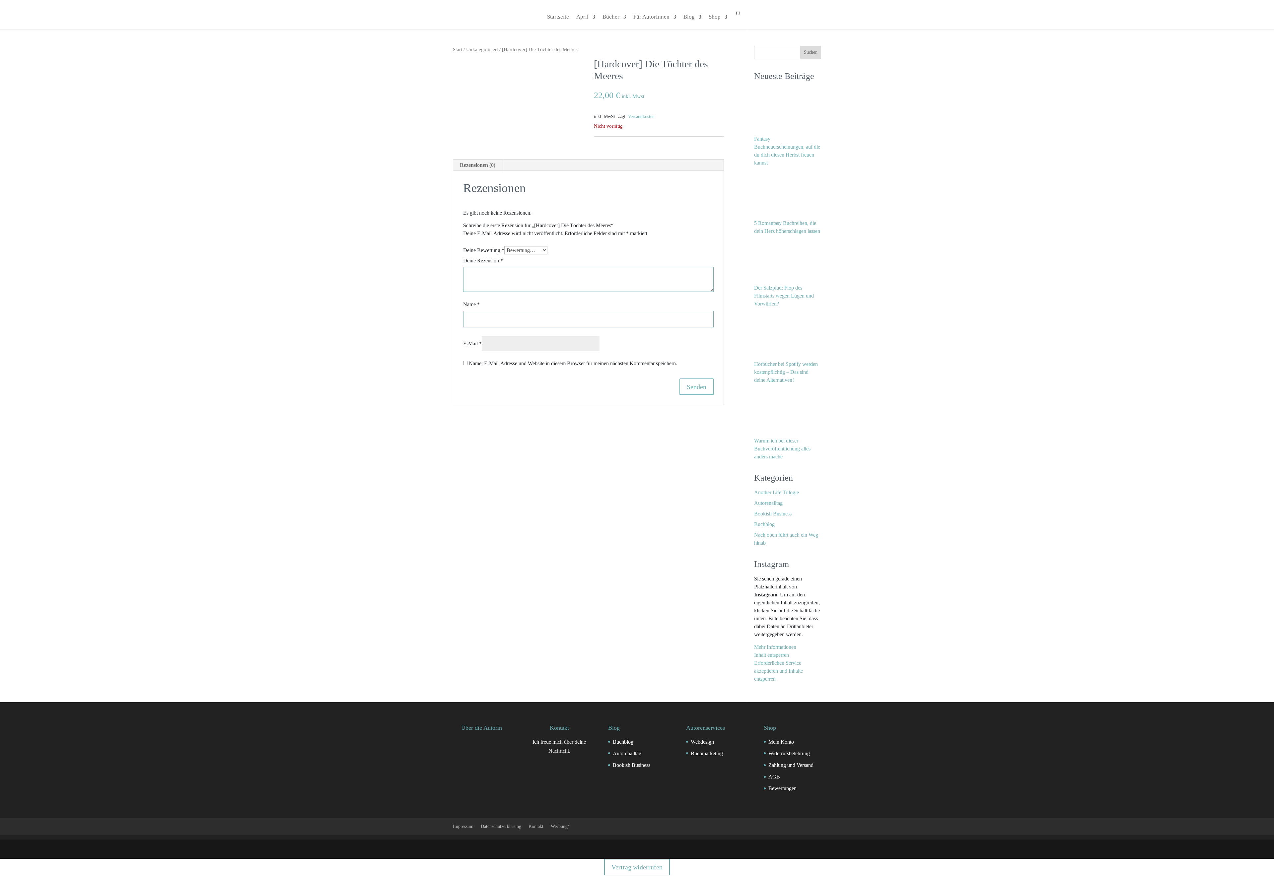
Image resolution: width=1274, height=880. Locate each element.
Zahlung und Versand (791, 765)
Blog (689, 17)
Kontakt (536, 826)
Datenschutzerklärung (501, 826)
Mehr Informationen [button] (775, 647)
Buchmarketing (707, 753)
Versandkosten (641, 116)
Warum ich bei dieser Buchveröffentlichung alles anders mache (782, 448)
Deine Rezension (483, 260)
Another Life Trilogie (776, 492)
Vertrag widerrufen (637, 867)
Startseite (558, 17)
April (582, 17)
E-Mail (472, 343)
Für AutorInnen (651, 17)
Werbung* (560, 826)
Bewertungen (782, 788)
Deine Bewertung (483, 250)
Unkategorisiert (482, 49)
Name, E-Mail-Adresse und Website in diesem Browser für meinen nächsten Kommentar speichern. (573, 363)
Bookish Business (773, 513)
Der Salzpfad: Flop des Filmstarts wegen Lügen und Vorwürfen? (784, 295)
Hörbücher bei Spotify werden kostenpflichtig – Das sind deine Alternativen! (786, 372)
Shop (715, 17)
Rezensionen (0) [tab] (477, 165)
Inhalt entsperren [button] (771, 655)
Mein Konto (781, 742)
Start (457, 49)
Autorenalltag (768, 503)
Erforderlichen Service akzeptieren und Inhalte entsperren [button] (778, 671)
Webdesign (702, 742)
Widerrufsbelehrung (789, 753)
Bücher (610, 17)
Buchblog (764, 524)
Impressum (463, 826)
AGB (774, 776)
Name (471, 304)
